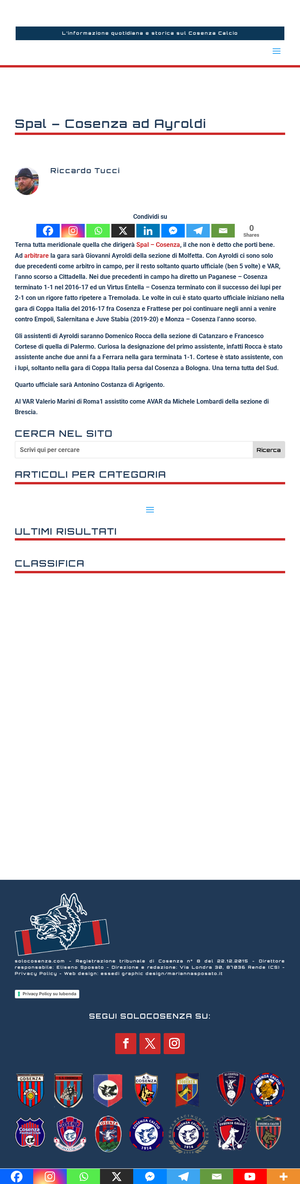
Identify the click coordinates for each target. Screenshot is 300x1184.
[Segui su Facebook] (125, 1043)
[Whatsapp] (98, 231)
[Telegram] (198, 231)
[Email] (223, 231)
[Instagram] (73, 231)
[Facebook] (48, 231)
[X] (123, 231)
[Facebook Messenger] (173, 231)
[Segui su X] (150, 1043)
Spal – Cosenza (158, 244)
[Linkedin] (148, 231)
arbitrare (37, 255)
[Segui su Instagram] (174, 1043)
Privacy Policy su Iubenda (49, 993)
